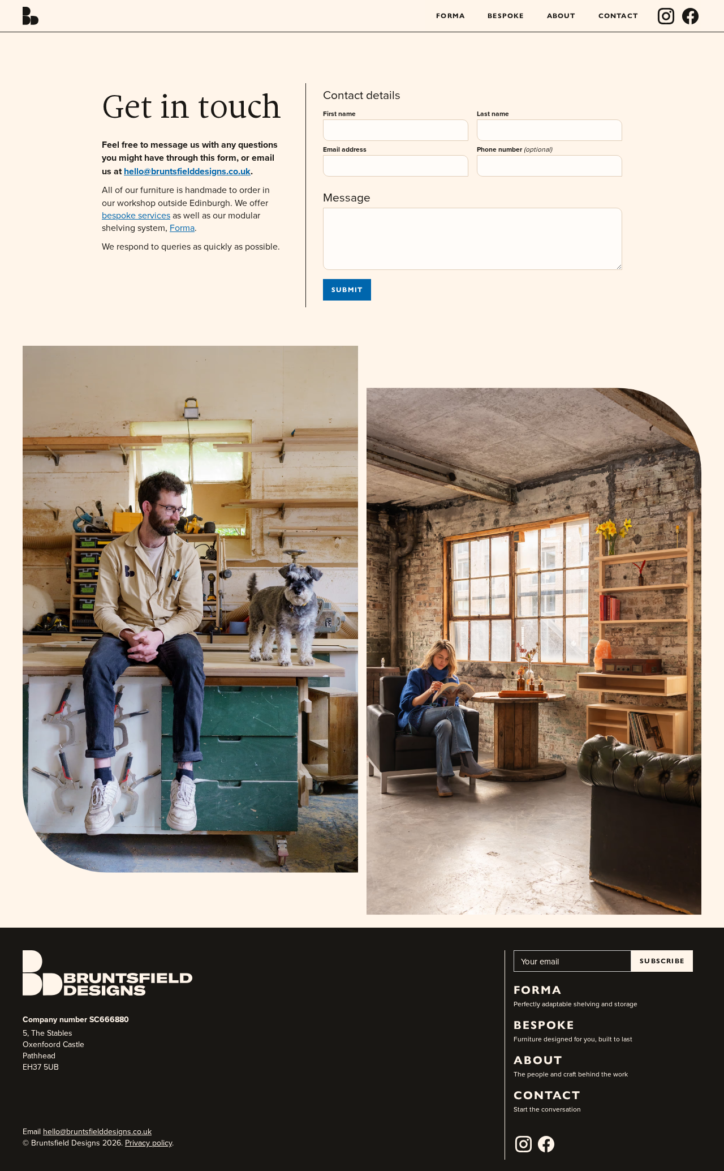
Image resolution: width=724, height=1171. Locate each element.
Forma (450, 15)
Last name (493, 113)
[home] (30, 16)
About (561, 15)
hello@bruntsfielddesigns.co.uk (97, 1131)
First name (339, 113)
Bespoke (506, 15)
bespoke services (136, 215)
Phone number (514, 149)
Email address (345, 149)
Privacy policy (148, 1142)
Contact (618, 15)
